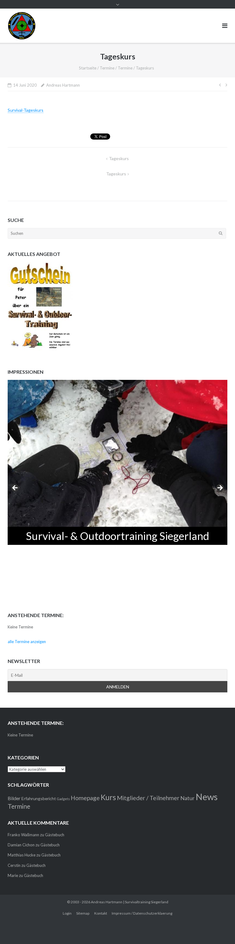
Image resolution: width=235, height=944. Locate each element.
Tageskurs (119, 158)
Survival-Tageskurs (25, 110)
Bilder (14, 798)
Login (67, 913)
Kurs (108, 797)
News (207, 796)
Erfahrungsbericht (38, 798)
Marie (13, 875)
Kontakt (100, 913)
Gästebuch (54, 834)
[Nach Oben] (219, 929)
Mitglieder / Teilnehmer (148, 797)
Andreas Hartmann (63, 85)
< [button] (15, 488)
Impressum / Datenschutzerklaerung (142, 913)
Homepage (85, 797)
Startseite (87, 68)
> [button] (219, 488)
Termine (107, 68)
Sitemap (82, 913)
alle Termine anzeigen (27, 641)
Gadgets (63, 799)
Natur (187, 798)
